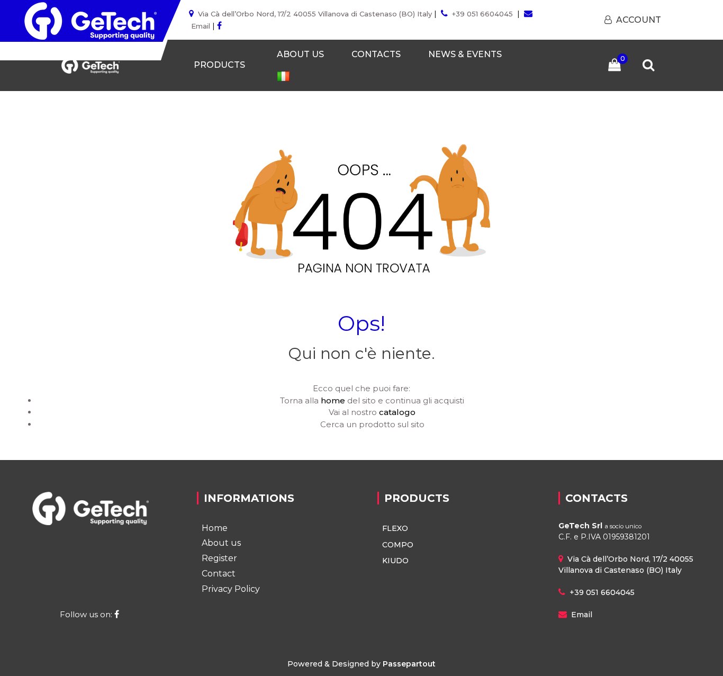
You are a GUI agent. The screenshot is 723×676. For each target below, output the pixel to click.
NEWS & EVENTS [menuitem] (465, 54)
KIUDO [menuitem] (395, 560)
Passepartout (409, 664)
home (333, 400)
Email (200, 26)
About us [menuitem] (221, 543)
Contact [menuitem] (219, 574)
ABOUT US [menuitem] (300, 54)
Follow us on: (87, 614)
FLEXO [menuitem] (395, 528)
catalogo (397, 412)
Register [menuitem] (219, 558)
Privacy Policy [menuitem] (231, 589)
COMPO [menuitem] (397, 544)
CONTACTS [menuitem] (376, 54)
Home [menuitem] (215, 528)
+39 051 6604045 (482, 14)
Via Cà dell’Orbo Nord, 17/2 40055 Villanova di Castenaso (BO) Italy (315, 14)
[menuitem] (283, 76)
